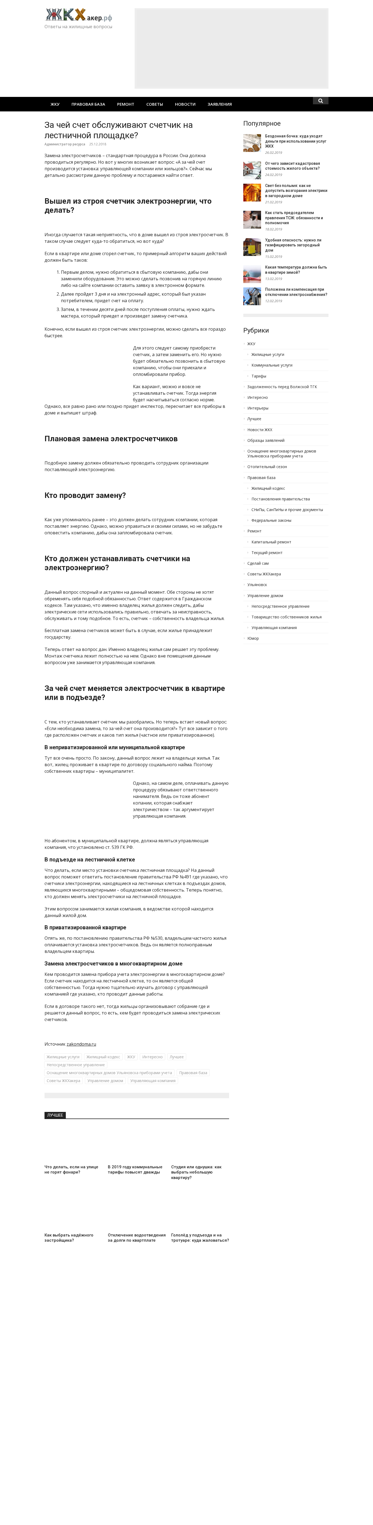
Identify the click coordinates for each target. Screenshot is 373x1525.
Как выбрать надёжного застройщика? (69, 1238)
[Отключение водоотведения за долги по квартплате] (137, 1212)
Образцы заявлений (266, 440)
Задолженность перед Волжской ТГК (282, 386)
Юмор (253, 638)
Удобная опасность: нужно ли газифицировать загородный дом (293, 245)
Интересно (152, 1056)
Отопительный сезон (267, 466)
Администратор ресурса (65, 144)
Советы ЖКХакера (63, 1080)
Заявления (220, 104)
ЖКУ (55, 104)
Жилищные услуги (63, 1056)
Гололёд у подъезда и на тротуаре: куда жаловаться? (200, 1238)
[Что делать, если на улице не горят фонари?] (73, 1143)
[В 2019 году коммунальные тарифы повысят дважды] (137, 1143)
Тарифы (258, 376)
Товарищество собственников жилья (286, 617)
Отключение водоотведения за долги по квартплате (137, 1238)
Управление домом (105, 1080)
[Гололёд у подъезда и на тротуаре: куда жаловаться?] (200, 1212)
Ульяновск (257, 584)
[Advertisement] (232, 48)
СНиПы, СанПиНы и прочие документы (287, 509)
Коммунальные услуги (271, 365)
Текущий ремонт (267, 552)
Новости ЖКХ (259, 429)
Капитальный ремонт (271, 542)
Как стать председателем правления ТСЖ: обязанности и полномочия (294, 218)
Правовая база (88, 104)
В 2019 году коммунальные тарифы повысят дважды (135, 1169)
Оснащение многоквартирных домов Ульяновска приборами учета (109, 1072)
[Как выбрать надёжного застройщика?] (73, 1212)
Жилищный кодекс (103, 1056)
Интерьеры (257, 408)
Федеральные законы (271, 520)
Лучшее (177, 1056)
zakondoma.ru (81, 1044)
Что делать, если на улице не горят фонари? (71, 1169)
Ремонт (125, 104)
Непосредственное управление (76, 1064)
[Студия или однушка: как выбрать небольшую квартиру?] (200, 1143)
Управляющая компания (153, 1080)
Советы (154, 104)
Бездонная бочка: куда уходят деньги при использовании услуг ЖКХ (295, 141)
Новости (185, 104)
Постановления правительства (280, 499)
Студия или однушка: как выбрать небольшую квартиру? (196, 1172)
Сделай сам (258, 563)
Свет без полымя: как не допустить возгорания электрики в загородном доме (296, 190)
